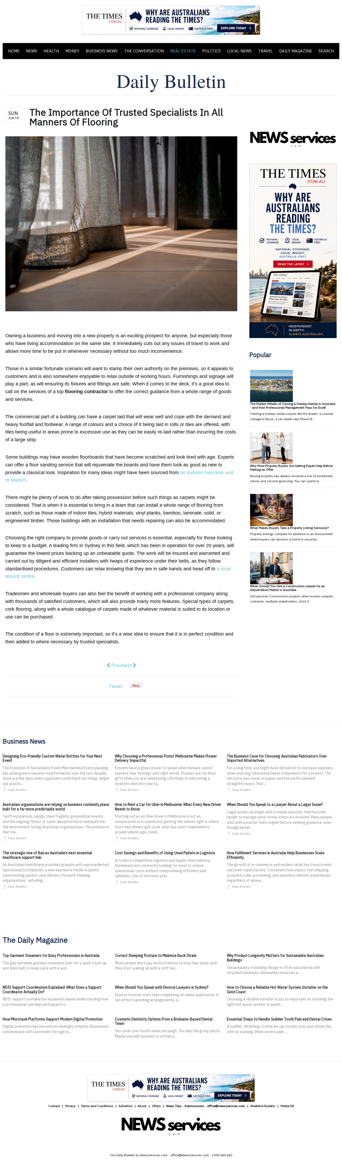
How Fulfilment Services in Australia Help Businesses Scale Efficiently (275, 855)
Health (51, 50)
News (31, 50)
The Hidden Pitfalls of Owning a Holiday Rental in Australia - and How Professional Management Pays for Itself (292, 405)
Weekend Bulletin (262, 1106)
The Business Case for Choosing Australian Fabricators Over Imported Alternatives (277, 758)
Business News (102, 50)
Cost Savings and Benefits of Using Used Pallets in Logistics (165, 852)
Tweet (116, 686)
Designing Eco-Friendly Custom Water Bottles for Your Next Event (52, 758)
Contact (54, 1106)
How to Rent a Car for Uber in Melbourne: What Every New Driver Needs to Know (168, 806)
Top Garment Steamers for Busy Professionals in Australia (51, 955)
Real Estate (183, 50)
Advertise (125, 1106)
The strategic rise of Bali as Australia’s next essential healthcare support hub (47, 855)
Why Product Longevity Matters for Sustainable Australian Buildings (275, 957)
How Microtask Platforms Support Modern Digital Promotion (53, 1019)
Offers (156, 1106)
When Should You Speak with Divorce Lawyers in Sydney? (161, 987)
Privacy (70, 1106)
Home (14, 50)
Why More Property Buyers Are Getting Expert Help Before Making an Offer (291, 467)
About (142, 1106)
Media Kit (287, 1106)
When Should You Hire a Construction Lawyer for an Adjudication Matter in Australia (287, 588)
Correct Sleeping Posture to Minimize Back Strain (155, 955)
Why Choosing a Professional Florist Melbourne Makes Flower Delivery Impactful (166, 758)
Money (72, 50)
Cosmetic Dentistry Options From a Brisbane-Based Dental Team (164, 1021)
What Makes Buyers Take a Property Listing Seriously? (289, 528)
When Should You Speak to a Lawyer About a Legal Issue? (275, 804)
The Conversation (144, 50)
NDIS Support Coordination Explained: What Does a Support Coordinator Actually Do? (52, 989)
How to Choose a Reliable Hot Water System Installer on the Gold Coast (277, 989)
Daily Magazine (295, 50)
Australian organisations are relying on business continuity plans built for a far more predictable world (56, 806)
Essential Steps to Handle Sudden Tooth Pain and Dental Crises (279, 1019)
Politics (211, 50)
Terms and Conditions (97, 1106)
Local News (239, 50)
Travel (265, 50)
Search (326, 50)
